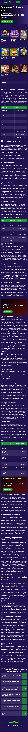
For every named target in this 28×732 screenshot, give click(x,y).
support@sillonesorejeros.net (14, 725)
